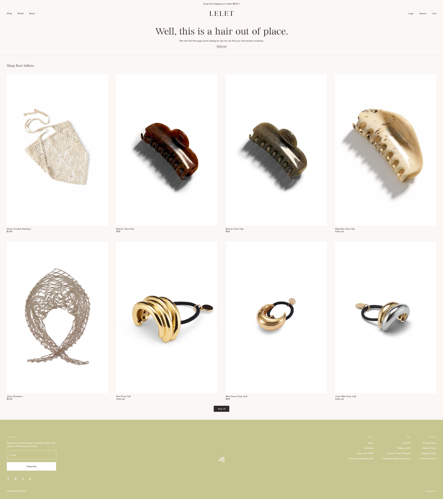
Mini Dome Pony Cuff (236, 396)
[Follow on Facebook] (8, 479)
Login (411, 13)
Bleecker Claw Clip (345, 228)
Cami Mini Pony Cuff (345, 396)
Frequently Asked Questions (396, 458)
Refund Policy (429, 448)
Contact (406, 442)
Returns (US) (404, 448)
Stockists (369, 448)
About (32, 13)
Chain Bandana (15, 396)
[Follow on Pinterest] (22, 479)
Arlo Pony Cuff (123, 396)
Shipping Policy (428, 453)
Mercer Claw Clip (125, 228)
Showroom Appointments (361, 458)
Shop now (222, 46)
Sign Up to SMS (365, 453)
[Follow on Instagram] (15, 479)
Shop (9, 13)
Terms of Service (427, 458)
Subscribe (32, 466)
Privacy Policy (429, 442)
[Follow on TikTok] (30, 479)
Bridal (21, 13)
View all (221, 408)
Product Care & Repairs (398, 453)
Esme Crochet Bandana (19, 228)
